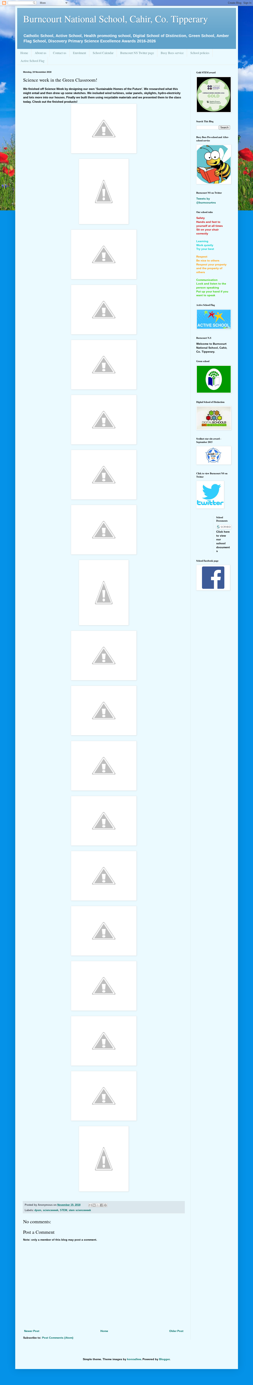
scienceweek (50, 1210)
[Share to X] (98, 1205)
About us (40, 53)
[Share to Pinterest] (105, 1205)
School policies (199, 53)
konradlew (134, 1359)
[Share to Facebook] (102, 1205)
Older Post (176, 1331)
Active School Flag (32, 61)
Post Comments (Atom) (57, 1337)
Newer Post (31, 1331)
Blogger (164, 1359)
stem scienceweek (80, 1210)
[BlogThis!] (94, 1205)
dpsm (37, 1210)
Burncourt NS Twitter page (137, 53)
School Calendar (103, 53)
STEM (63, 1210)
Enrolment (79, 53)
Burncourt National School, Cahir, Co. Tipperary (115, 18)
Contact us (59, 53)
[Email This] (90, 1205)
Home (24, 53)
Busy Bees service (172, 53)
